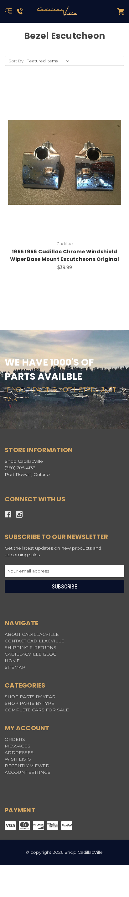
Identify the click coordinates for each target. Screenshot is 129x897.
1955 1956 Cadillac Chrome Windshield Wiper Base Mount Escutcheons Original (64, 255)
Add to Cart (68, 172)
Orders (15, 739)
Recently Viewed (27, 765)
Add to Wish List (49, 156)
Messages (17, 746)
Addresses (19, 752)
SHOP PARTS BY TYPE (29, 703)
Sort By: (16, 60)
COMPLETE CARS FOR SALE (37, 710)
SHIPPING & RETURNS (30, 647)
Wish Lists (18, 759)
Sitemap (15, 667)
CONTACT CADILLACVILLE (34, 641)
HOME (12, 660)
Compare (80, 156)
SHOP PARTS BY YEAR (30, 696)
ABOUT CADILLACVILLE (32, 634)
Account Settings (27, 772)
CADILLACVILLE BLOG (30, 654)
